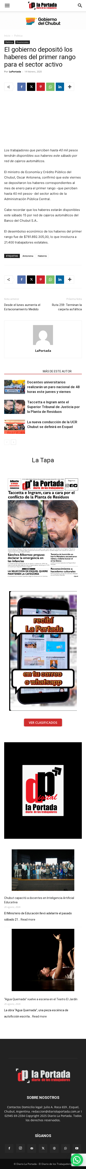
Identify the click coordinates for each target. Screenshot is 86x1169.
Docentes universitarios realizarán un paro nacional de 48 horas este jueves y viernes (53, 387)
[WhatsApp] (50, 87)
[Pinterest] (41, 87)
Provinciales (22, 42)
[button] (7, 5)
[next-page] (13, 442)
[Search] (80, 5)
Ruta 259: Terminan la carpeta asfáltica (67, 307)
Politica (18, 35)
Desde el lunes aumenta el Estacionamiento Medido (22, 307)
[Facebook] (21, 87)
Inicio (7, 35)
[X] (31, 87)
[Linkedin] (60, 87)
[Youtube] (77, 1148)
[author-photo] (43, 345)
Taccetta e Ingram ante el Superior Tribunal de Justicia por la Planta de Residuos (53, 407)
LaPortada (15, 71)
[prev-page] (6, 442)
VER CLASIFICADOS (43, 722)
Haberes (42, 255)
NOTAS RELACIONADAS (22, 371)
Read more (28, 920)
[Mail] (32, 1148)
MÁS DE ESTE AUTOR (57, 371)
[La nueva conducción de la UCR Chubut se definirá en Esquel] (14, 427)
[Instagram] (20, 1148)
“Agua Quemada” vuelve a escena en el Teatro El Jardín (40, 999)
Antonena (28, 255)
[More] (69, 87)
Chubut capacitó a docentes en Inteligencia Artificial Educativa (39, 900)
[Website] (54, 1148)
